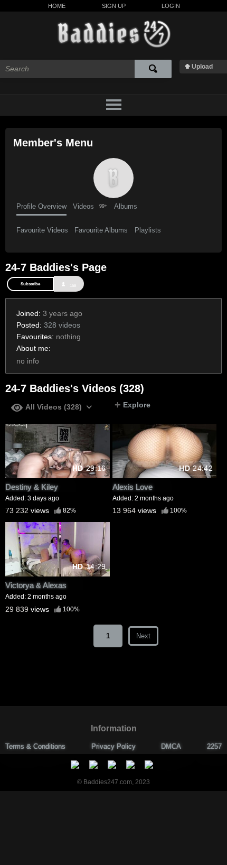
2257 (214, 746)
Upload (202, 66)
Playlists (148, 230)
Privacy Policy (113, 746)
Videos (90, 206)
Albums (125, 206)
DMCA (171, 746)
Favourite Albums (101, 230)
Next (143, 636)
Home (56, 6)
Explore (132, 405)
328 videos (62, 325)
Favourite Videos (42, 230)
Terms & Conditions (35, 746)
